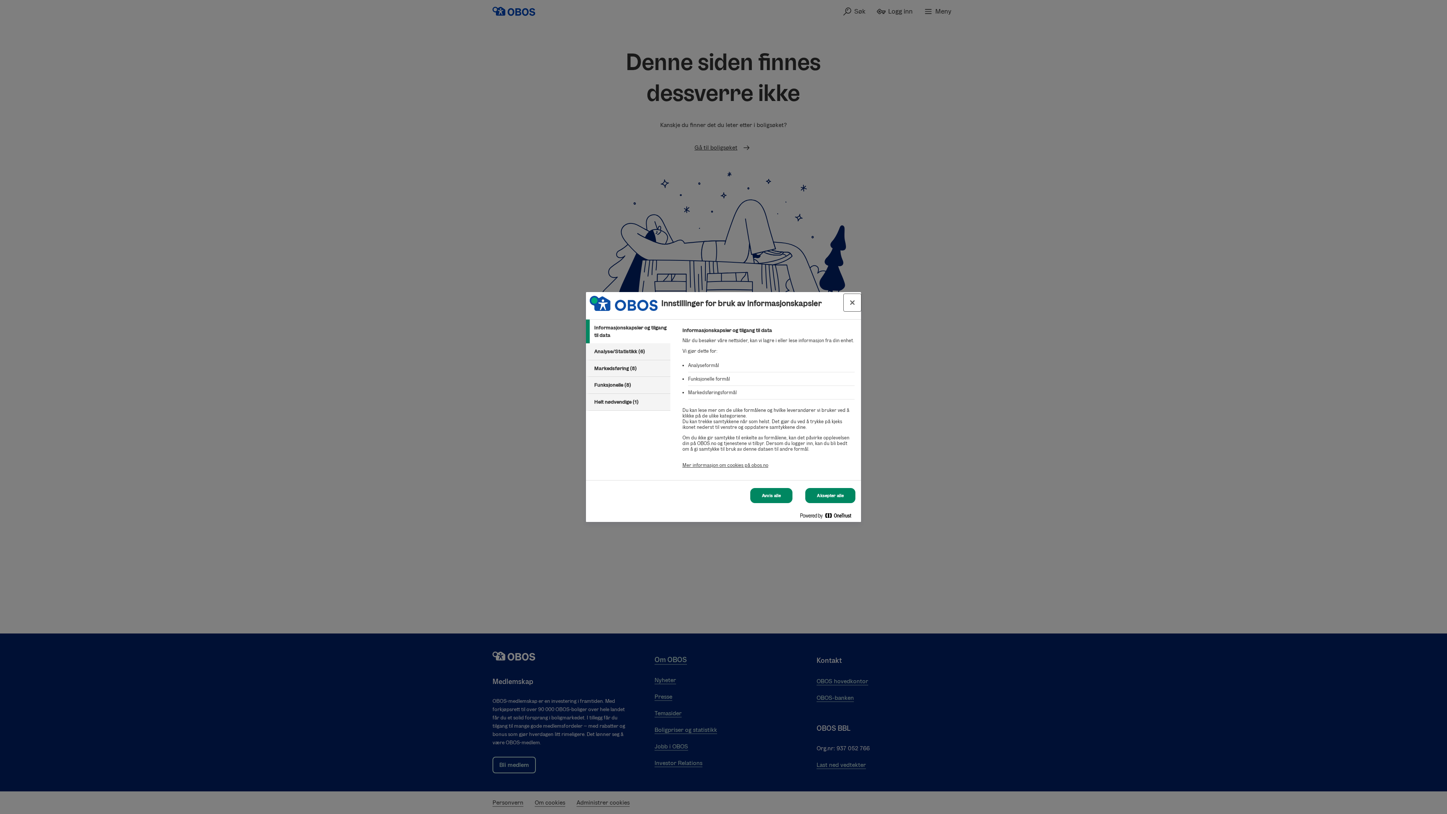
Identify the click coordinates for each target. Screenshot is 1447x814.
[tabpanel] (768, 402)
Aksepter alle (830, 495)
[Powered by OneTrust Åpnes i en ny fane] (828, 517)
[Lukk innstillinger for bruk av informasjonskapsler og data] (852, 302)
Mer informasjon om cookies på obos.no (725, 465)
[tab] (628, 331)
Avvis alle (771, 495)
